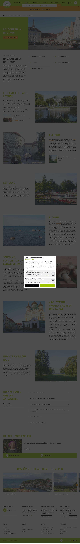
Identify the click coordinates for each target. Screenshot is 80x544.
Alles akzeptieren (47, 285)
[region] (40, 276)
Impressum (27, 259)
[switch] (53, 273)
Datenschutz (31, 259)
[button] (51, 272)
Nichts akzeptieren (31, 285)
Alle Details (47, 275)
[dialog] (40, 272)
